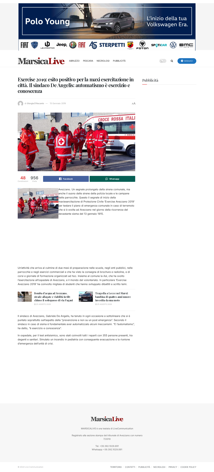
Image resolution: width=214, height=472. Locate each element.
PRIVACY (173, 467)
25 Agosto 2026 (43, 304)
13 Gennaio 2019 (58, 103)
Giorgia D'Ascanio (35, 103)
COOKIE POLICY (188, 467)
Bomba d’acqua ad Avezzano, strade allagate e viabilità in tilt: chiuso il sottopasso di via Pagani (53, 297)
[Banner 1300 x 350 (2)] (107, 26)
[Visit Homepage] (41, 60)
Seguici (188, 61)
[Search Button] (172, 61)
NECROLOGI (103, 60)
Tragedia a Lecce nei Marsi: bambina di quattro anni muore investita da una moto (113, 297)
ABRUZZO (74, 60)
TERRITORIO (116, 467)
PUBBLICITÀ (119, 60)
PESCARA (88, 60)
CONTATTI (130, 467)
